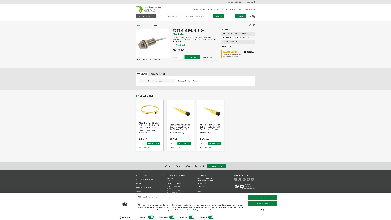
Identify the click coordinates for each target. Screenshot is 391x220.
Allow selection (262, 204)
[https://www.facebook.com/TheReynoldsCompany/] (236, 179)
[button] (202, 9)
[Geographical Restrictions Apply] (238, 54)
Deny (262, 210)
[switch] (172, 217)
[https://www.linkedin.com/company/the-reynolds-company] (245, 179)
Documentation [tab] (158, 74)
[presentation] (142, 74)
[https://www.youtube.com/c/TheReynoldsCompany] (253, 179)
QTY (175, 57)
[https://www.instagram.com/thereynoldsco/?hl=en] (249, 179)
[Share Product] (250, 25)
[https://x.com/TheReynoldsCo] (240, 179)
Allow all (262, 198)
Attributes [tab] (142, 74)
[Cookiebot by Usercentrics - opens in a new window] (125, 217)
